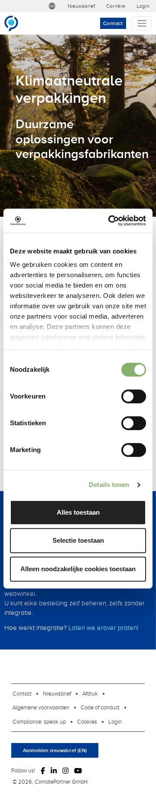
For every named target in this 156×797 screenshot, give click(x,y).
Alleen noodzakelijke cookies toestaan (78, 568)
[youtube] (78, 770)
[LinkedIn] (54, 770)
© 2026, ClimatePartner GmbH (50, 781)
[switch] (133, 396)
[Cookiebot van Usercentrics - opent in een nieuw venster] (110, 220)
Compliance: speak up (39, 721)
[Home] (15, 23)
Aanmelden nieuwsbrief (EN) (55, 750)
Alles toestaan (78, 512)
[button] (52, 6)
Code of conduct (100, 707)
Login (142, 5)
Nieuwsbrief (81, 5)
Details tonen (109, 484)
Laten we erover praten (102, 627)
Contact (113, 23)
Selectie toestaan (78, 540)
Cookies (87, 721)
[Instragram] (65, 770)
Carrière (115, 5)
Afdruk (90, 693)
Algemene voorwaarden (41, 707)
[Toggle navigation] (142, 23)
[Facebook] (43, 770)
